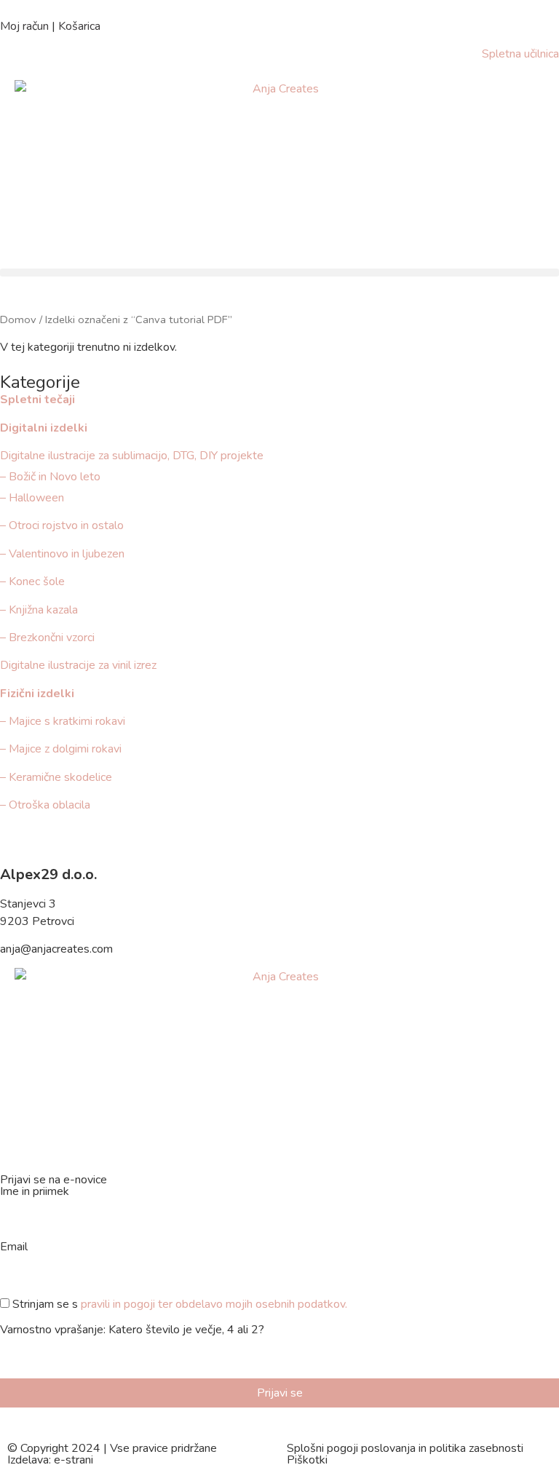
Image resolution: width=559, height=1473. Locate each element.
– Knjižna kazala (39, 610)
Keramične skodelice (60, 777)
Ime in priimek (34, 1192)
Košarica (79, 26)
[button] (279, 273)
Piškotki (307, 1460)
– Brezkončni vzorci (47, 638)
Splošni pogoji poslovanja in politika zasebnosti (405, 1448)
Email (14, 1248)
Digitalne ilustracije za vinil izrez (78, 665)
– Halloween (32, 498)
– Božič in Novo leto (50, 477)
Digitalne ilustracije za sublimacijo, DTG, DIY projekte (131, 456)
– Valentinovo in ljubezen (62, 554)
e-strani (73, 1460)
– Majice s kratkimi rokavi (62, 721)
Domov (18, 319)
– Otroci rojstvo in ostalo (62, 525)
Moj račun (24, 26)
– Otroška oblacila (46, 805)
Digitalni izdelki (43, 428)
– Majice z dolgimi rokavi (61, 749)
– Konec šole (32, 581)
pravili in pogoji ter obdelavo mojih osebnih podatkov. (214, 1304)
